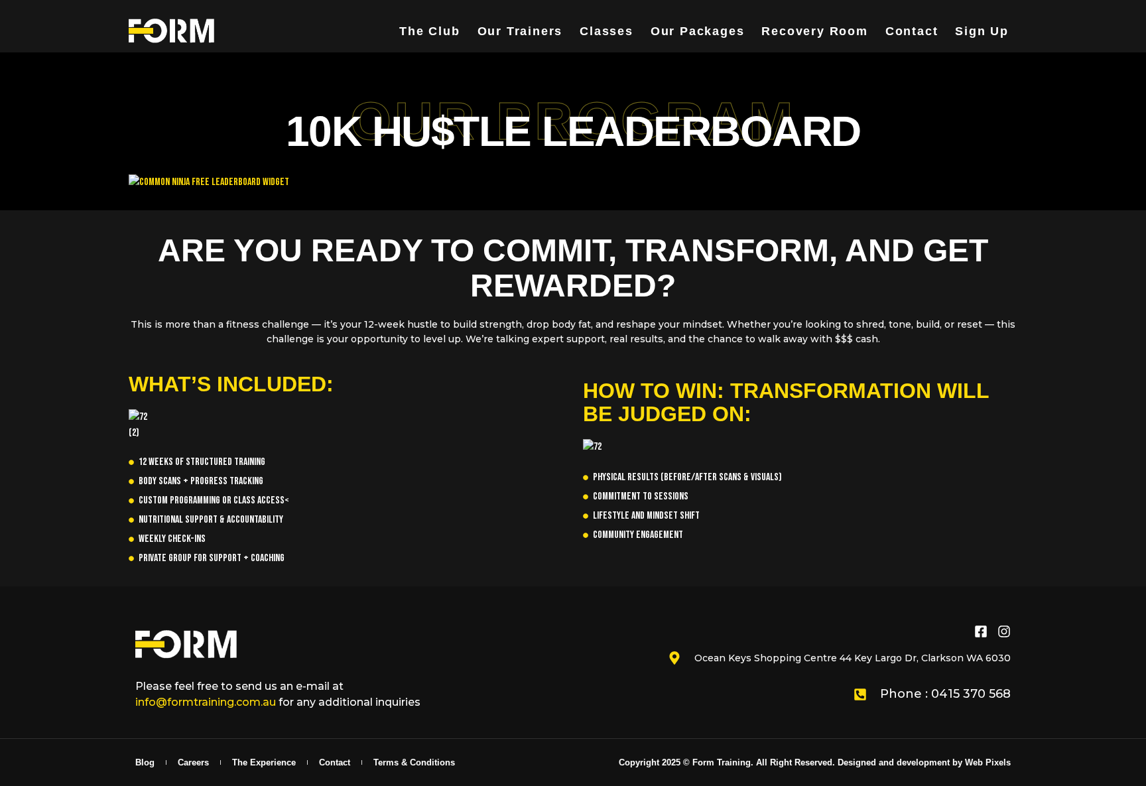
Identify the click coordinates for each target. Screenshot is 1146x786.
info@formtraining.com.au (205, 702)
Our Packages (698, 31)
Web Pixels (988, 762)
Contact (911, 31)
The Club (429, 31)
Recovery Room (814, 31)
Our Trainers (520, 31)
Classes (606, 31)
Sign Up (982, 31)
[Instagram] (1004, 631)
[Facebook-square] (980, 631)
